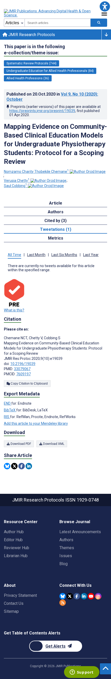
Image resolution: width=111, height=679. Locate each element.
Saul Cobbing (15, 186)
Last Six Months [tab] (64, 255)
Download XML (53, 444)
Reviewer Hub (16, 547)
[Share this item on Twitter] (14, 466)
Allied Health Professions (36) (27, 78)
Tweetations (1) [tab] (55, 229)
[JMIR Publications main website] (48, 13)
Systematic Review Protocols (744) (31, 63)
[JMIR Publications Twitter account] (70, 596)
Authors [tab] (56, 211)
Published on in (52, 97)
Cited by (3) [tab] (55, 220)
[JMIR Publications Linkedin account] (84, 596)
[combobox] (58, 23)
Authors (66, 539)
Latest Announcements (80, 531)
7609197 (23, 374)
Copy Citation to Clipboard (29, 383)
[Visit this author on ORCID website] (88, 171)
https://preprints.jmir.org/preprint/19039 (42, 111)
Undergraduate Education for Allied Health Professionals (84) (50, 71)
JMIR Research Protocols (31, 34)
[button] (104, 6)
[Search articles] (99, 23)
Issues (65, 555)
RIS (7, 417)
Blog (63, 563)
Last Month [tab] (36, 255)
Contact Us (13, 603)
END (7, 403)
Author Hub (14, 531)
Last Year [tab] (91, 255)
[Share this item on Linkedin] (29, 466)
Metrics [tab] (55, 238)
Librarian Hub (16, 555)
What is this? (14, 310)
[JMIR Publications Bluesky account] (62, 596)
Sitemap (11, 611)
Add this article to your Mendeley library (36, 423)
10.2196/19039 (22, 364)
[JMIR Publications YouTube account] (91, 596)
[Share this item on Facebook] (21, 466)
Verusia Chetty (17, 181)
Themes (66, 547)
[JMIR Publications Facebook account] (77, 596)
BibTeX (10, 410)
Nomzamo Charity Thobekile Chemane (36, 171)
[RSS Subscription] (62, 602)
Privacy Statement (20, 595)
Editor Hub (13, 539)
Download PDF (20, 444)
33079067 (22, 369)
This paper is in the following (34, 49)
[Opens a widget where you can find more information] (81, 672)
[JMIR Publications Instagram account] (98, 596)
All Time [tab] (14, 255)
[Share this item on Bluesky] (7, 466)
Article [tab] (55, 203)
